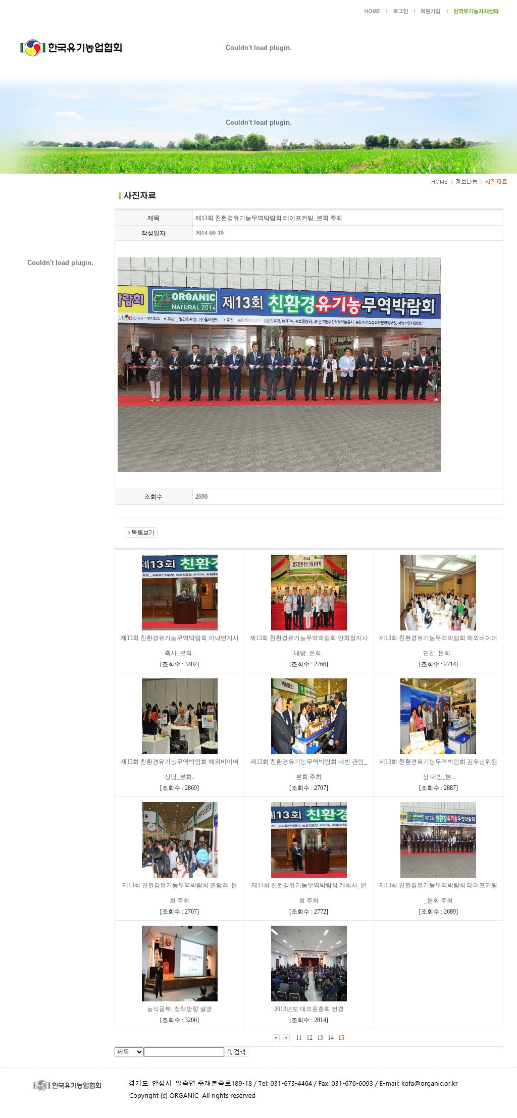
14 (331, 1037)
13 (320, 1037)
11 (299, 1037)
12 (309, 1037)
